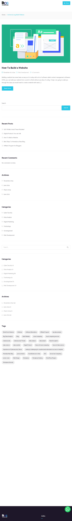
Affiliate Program (44, 332)
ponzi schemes (21, 354)
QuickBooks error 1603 (34, 354)
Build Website (26, 336)
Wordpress (26, 358)
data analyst (42, 341)
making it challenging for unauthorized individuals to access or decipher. (44, 349)
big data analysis (57, 332)
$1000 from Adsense (8, 332)
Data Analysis (8, 217)
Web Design (16, 358)
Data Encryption (53, 341)
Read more (7, 88)
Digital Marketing (9, 222)
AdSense (19, 332)
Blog (17, 336)
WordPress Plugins (51, 358)
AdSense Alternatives (31, 332)
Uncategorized (8, 231)
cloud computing (37, 336)
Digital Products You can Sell (12, 133)
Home (3, 15)
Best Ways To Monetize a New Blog (14, 141)
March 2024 (7, 190)
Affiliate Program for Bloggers (12, 146)
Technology (7, 226)
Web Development (23, 72)
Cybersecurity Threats (19, 341)
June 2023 (7, 194)
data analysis (32, 341)
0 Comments (36, 72)
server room (6, 358)
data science (6, 345)
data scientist (16, 345)
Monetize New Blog (8, 354)
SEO (45, 354)
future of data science (58, 345)
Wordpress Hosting (37, 358)
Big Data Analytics (8, 336)
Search (4, 103)
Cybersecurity (6, 341)
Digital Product (28, 345)
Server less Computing (55, 354)
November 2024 (8, 181)
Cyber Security (8, 213)
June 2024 (7, 185)
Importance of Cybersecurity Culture (12, 349)
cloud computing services (52, 336)
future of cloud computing (42, 345)
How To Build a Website (11, 137)
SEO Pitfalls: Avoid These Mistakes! (14, 129)
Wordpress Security (8, 362)
